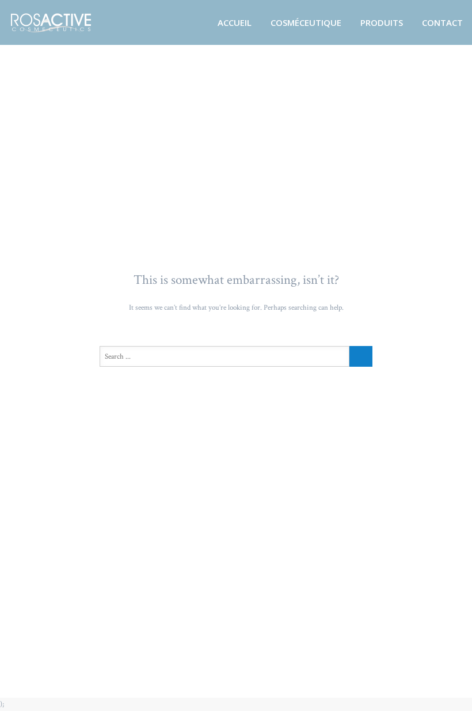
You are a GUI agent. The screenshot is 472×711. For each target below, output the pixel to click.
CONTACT (442, 22)
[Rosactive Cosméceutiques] (66, 22)
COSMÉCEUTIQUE (306, 22)
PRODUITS (381, 22)
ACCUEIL (235, 22)
